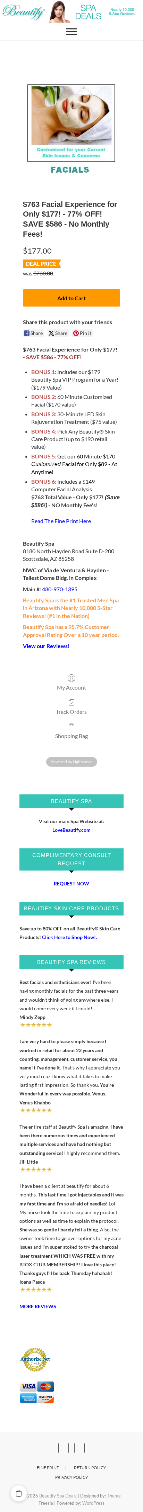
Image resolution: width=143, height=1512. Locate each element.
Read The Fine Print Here (61, 521)
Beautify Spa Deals (58, 1496)
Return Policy (90, 1467)
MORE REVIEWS (37, 1306)
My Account (71, 687)
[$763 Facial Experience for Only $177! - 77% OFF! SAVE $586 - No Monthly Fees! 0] (71, 134)
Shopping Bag (71, 735)
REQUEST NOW (71, 883)
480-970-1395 (59, 589)
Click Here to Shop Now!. (69, 937)
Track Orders (71, 711)
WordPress (93, 1503)
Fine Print (48, 1467)
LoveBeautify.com (71, 830)
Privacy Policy (71, 1477)
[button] (18, 1493)
